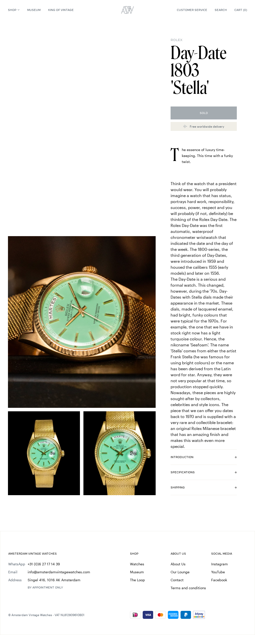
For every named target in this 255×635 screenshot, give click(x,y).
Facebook (219, 580)
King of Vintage (61, 9)
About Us (178, 564)
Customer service (192, 9)
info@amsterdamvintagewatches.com (59, 572)
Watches (137, 564)
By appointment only (45, 587)
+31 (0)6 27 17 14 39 (44, 564)
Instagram (219, 564)
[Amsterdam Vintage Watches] (127, 10)
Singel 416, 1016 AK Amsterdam (54, 580)
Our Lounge (180, 572)
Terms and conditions (188, 588)
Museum (34, 9)
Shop (12, 9)
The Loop (137, 580)
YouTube (218, 572)
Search (221, 9)
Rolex (177, 40)
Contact (177, 580)
